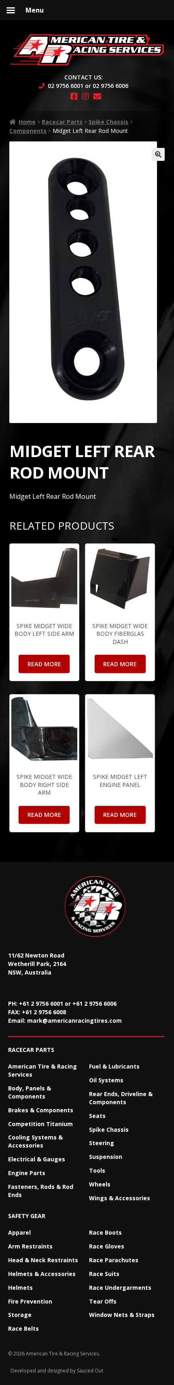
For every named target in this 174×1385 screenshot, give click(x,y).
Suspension (105, 1157)
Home (27, 122)
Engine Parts (26, 1173)
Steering (101, 1143)
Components (28, 131)
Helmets (20, 1287)
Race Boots (105, 1232)
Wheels (99, 1184)
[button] (158, 154)
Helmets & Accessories (42, 1274)
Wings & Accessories (119, 1198)
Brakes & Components (40, 1110)
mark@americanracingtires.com (74, 1020)
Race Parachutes (113, 1260)
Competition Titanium (40, 1124)
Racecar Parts (62, 122)
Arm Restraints (30, 1246)
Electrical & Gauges (36, 1159)
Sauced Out (90, 1370)
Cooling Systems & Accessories (35, 1141)
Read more (44, 664)
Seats (97, 1116)
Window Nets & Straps (122, 1315)
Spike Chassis (108, 122)
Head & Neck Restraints (43, 1260)
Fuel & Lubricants (114, 1066)
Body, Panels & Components (29, 1092)
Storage (20, 1315)
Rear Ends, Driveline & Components (121, 1098)
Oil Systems (106, 1080)
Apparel (19, 1232)
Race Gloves (106, 1246)
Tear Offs (103, 1301)
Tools (97, 1170)
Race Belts (23, 1328)
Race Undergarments (120, 1287)
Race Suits (104, 1274)
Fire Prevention (30, 1301)
